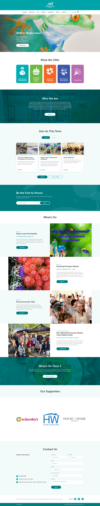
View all (42, 177)
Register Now (23, 45)
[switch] (50, 137)
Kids (38, 12)
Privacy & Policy (19, 504)
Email (52, 460)
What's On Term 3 (50, 376)
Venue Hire (51, 12)
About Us (50, 114)
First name (53, 454)
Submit (44, 203)
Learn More (22, 247)
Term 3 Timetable (55, 177)
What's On (62, 281)
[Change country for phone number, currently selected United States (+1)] (52, 469)
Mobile (53, 466)
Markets (43, 12)
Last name (70, 454)
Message (53, 479)
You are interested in (55, 473)
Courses (24, 12)
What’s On (31, 12)
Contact (64, 12)
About (57, 12)
